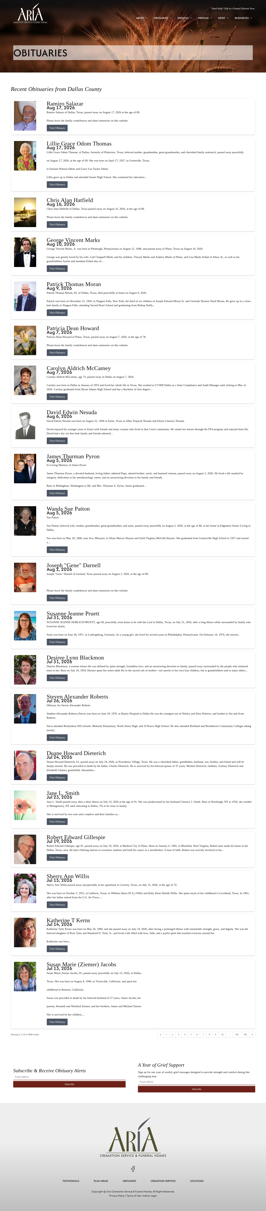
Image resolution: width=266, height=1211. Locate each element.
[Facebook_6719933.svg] (133, 1169)
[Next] (252, 1035)
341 (237, 1034)
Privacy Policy (117, 1195)
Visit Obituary (57, 128)
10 (222, 1034)
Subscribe (69, 1084)
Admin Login (150, 1195)
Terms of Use (134, 1195)
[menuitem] (142, 18)
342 (245, 1034)
